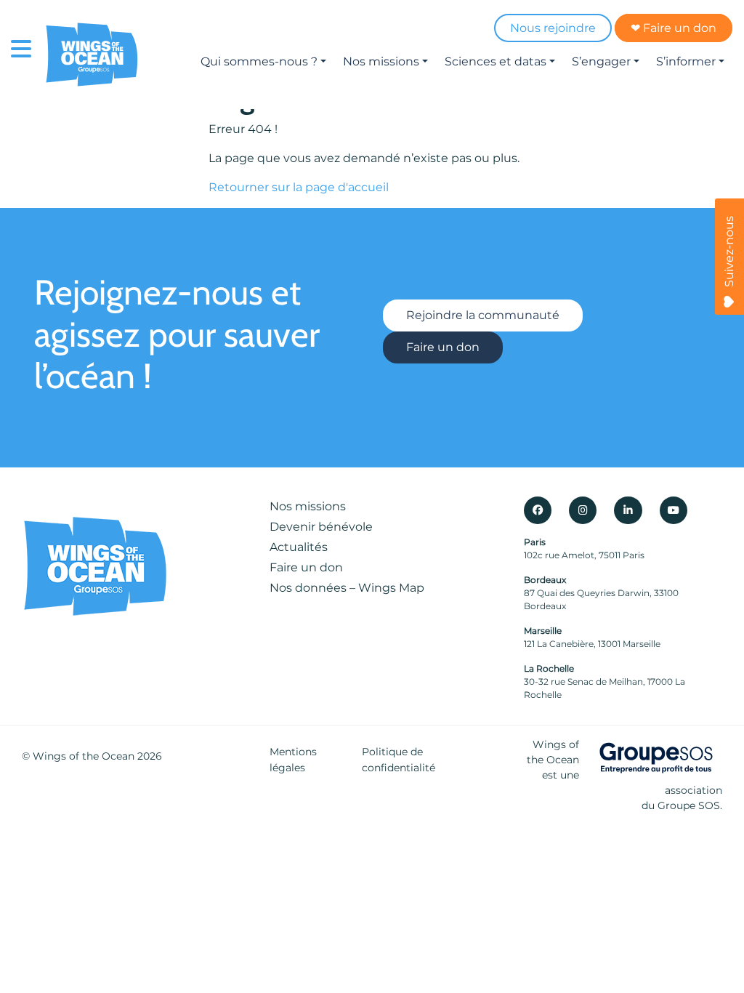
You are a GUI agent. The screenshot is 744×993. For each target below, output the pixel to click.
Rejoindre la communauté (482, 315)
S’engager (601, 61)
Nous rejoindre (553, 28)
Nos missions (381, 61)
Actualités (299, 547)
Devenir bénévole (321, 527)
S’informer (686, 61)
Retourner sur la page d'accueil (299, 187)
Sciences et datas (495, 61)
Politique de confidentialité (398, 759)
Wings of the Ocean (83, 756)
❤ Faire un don (673, 28)
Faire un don (443, 347)
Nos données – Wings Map (347, 588)
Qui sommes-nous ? (259, 61)
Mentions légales (293, 759)
